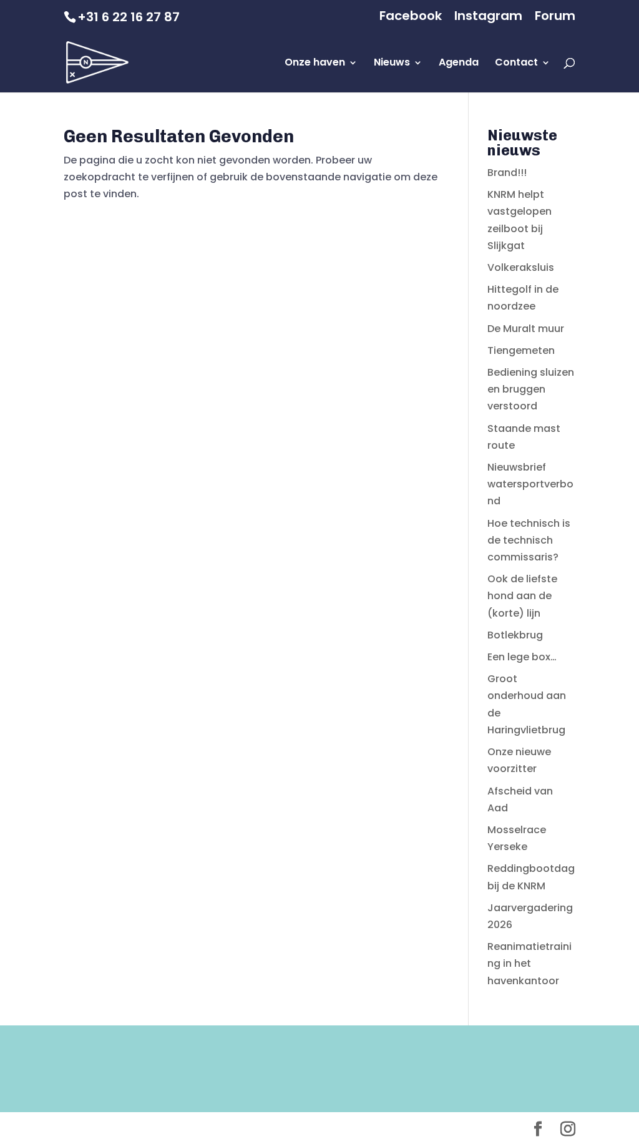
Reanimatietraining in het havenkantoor (529, 963)
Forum (555, 16)
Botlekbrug (515, 635)
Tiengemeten (521, 350)
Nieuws (392, 63)
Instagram (488, 16)
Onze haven (315, 63)
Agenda (459, 63)
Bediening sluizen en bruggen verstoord (530, 389)
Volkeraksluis (520, 267)
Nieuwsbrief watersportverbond (530, 484)
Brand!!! (507, 172)
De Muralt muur (525, 328)
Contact (516, 63)
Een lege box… (522, 657)
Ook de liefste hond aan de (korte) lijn (522, 596)
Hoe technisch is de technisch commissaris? (528, 540)
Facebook (410, 16)
